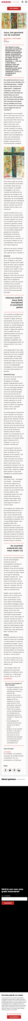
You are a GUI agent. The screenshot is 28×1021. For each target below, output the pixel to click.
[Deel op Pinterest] (14, 770)
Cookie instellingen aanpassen (15, 1013)
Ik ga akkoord (14, 1017)
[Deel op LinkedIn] (19, 770)
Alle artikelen (14, 8)
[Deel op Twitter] (10, 770)
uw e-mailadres (6, 896)
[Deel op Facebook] (5, 770)
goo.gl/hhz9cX (8, 678)
